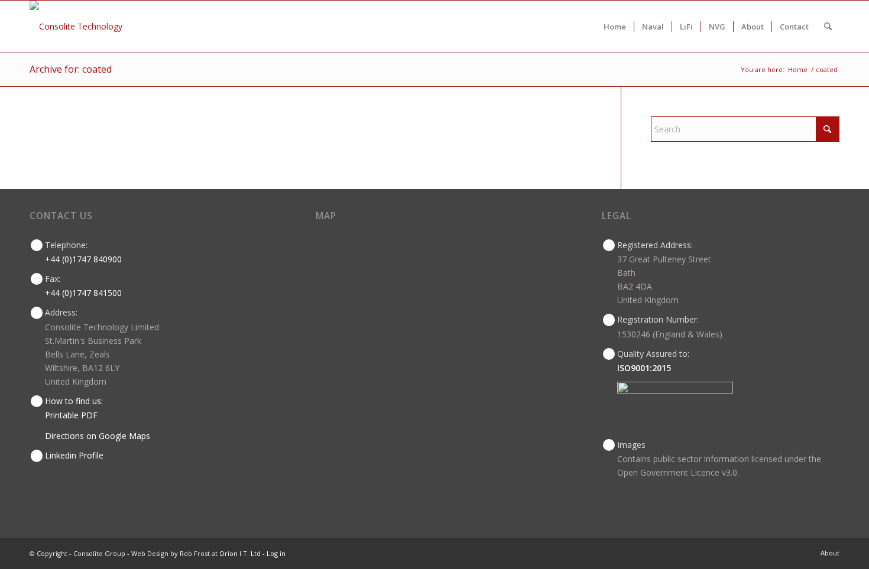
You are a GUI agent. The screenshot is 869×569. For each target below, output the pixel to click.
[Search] (827, 27)
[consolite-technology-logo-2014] (76, 27)
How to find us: (74, 401)
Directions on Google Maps (97, 435)
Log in (276, 553)
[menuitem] (615, 27)
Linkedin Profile (74, 455)
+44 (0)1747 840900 (83, 259)
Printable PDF (71, 415)
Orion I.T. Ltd (240, 553)
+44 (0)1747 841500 (83, 292)
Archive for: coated (71, 69)
